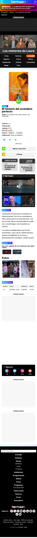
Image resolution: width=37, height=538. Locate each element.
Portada (18, 455)
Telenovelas (18, 491)
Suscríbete (18, 500)
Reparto (6, 59)
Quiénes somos (7, 520)
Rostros (18, 494)
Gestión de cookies (20, 522)
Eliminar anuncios (19, 17)
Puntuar (19, 154)
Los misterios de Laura (22, 12)
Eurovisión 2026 (18, 488)
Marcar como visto (19, 149)
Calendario (18, 464)
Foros (18, 497)
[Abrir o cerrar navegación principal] (1, 2)
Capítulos (4, 15)
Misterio (11, 133)
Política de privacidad (27, 520)
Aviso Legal (16, 520)
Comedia (19, 133)
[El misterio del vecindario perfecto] (10, 269)
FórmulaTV (4, 12)
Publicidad (30, 522)
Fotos (18, 59)
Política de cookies (8, 522)
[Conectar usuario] (35, 2)
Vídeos (30, 59)
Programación (18, 475)
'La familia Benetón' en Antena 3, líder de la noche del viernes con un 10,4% (18, 7)
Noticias (18, 56)
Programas (18, 485)
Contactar (16, 524)
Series (12, 12)
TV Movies (18, 469)
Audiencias (18, 472)
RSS (21, 524)
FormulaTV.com (14, 527)
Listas (18, 466)
